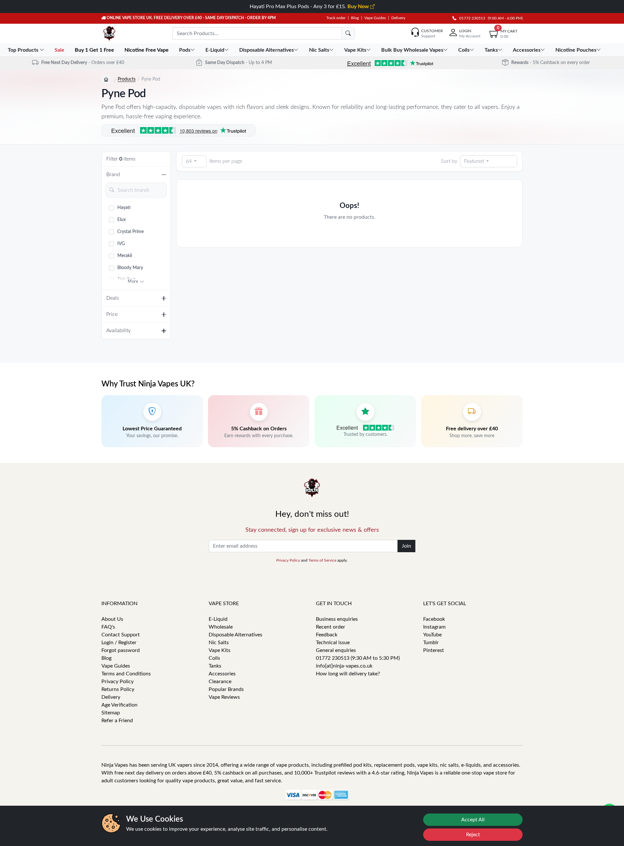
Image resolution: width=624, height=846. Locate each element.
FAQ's (108, 627)
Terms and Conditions (126, 673)
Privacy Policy (288, 560)
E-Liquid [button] (214, 50)
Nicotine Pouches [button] (575, 50)
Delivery (398, 18)
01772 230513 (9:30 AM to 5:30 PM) (358, 658)
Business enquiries (337, 619)
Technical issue (333, 642)
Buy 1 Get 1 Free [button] (95, 50)
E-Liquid (218, 619)
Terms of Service (322, 560)
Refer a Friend (117, 720)
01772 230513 (470, 18)
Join (406, 546)
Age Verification (119, 705)
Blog (355, 18)
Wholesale (221, 627)
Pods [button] (184, 50)
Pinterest (433, 650)
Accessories (222, 673)
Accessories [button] (526, 50)
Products (127, 79)
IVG (121, 243)
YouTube (432, 634)
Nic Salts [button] (319, 50)
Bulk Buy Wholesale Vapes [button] (412, 50)
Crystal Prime (130, 231)
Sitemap (110, 712)
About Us (112, 619)
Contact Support (120, 634)
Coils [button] (464, 50)
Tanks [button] (491, 50)
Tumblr (431, 642)
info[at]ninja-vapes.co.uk (344, 666)
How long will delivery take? (348, 673)
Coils (214, 658)
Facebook (434, 619)
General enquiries (336, 650)
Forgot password (120, 650)
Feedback (326, 634)
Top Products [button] (24, 50)
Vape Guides (375, 18)
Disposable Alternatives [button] (266, 50)
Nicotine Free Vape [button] (147, 50)
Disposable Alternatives (235, 634)
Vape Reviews (224, 697)
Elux (121, 219)
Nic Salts (219, 642)
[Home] (105, 79)
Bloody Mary (130, 268)
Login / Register (118, 642)
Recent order (330, 627)
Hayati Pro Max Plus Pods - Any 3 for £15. (310, 6)
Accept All (473, 819)
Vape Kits (219, 650)
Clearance (220, 681)
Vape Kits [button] (355, 50)
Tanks (215, 666)
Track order (335, 18)
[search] (348, 33)
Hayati (124, 207)
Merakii (124, 256)
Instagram (434, 627)
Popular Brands (226, 689)
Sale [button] (60, 50)
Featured (474, 161)
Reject (473, 834)
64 (189, 161)
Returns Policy (117, 689)
